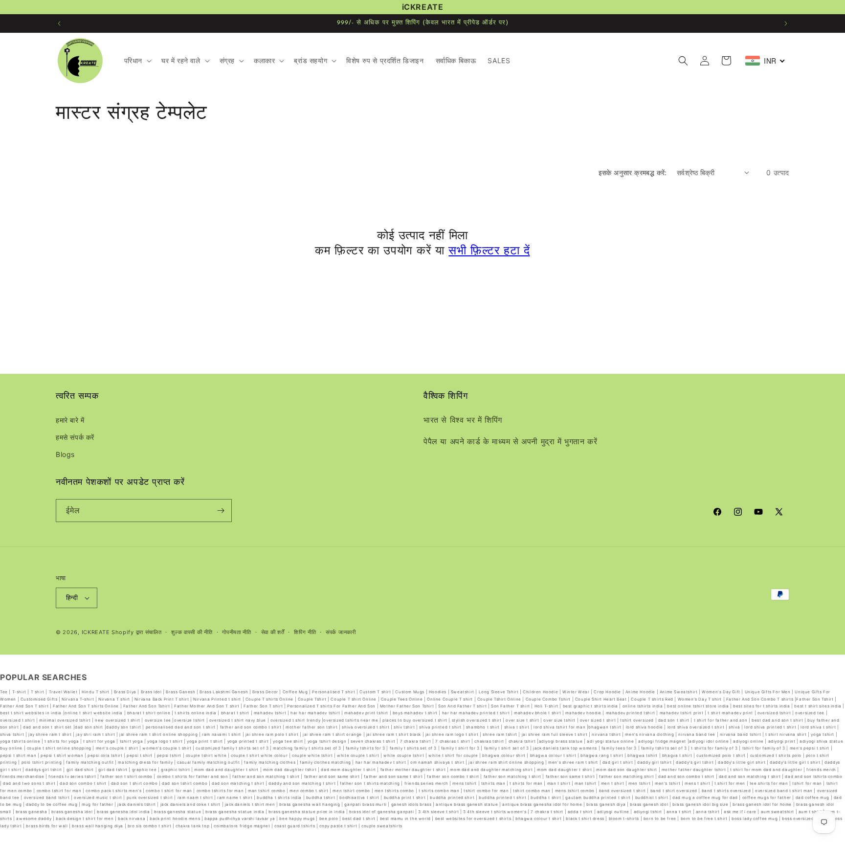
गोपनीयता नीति (236, 632)
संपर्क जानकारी (341, 632)
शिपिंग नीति (305, 632)
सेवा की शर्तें (273, 632)
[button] (137, 60)
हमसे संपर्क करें (75, 437)
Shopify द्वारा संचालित (136, 632)
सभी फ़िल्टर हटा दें (489, 251)
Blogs (65, 454)
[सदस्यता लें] (220, 510)
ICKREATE (96, 632)
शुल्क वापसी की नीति (191, 632)
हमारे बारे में (70, 420)
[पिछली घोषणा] (59, 23)
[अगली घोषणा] (786, 23)
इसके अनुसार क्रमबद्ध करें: (633, 172)
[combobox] (765, 61)
